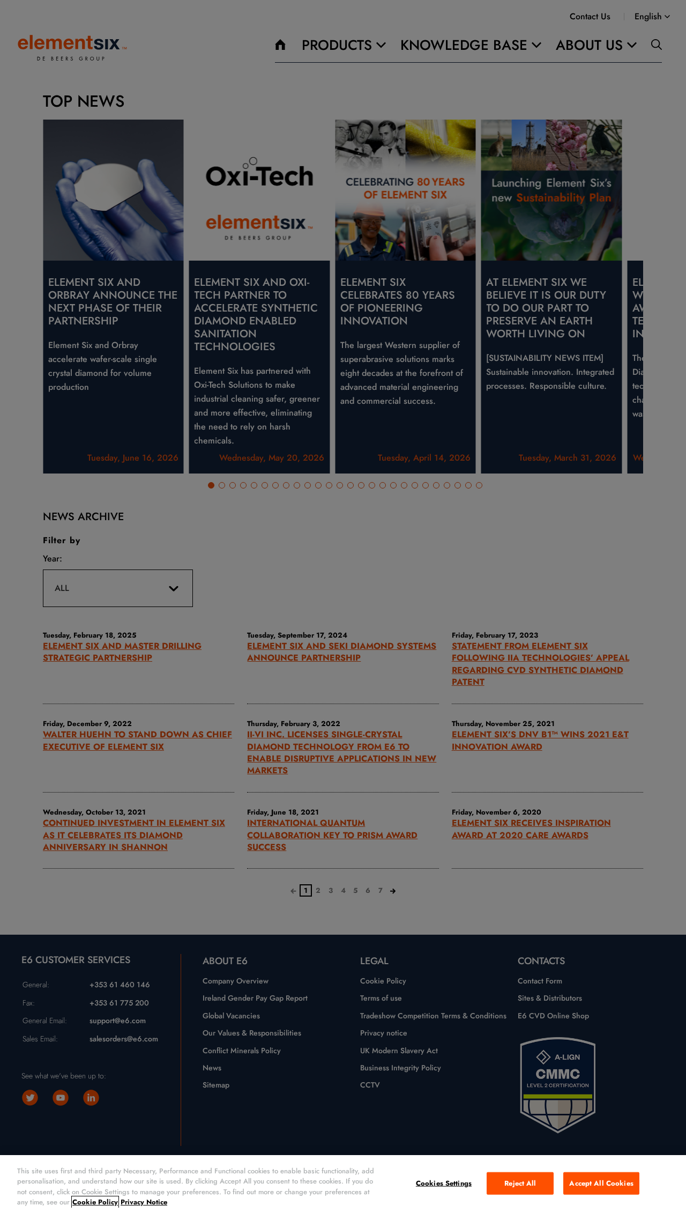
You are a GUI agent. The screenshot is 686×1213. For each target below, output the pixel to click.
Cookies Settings (444, 1183)
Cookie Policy (95, 1202)
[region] (343, 1184)
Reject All (520, 1183)
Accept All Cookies (601, 1183)
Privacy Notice (144, 1202)
